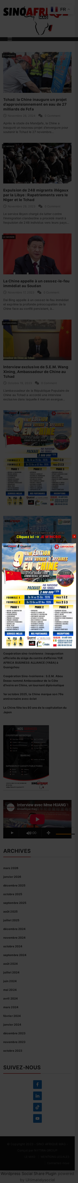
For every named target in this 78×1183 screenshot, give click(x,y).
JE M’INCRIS (50, 537)
